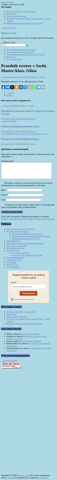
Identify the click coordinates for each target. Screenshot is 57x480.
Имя (3, 190)
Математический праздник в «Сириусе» (24, 23)
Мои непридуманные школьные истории (24, 243)
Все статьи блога (14, 59)
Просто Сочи (8, 33)
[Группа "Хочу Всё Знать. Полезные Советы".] (11, 368)
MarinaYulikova (28, 119)
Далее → (10, 95)
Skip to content (7, 2)
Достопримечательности (17, 231)
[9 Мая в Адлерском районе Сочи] (8, 121)
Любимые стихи (13, 241)
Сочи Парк (11, 262)
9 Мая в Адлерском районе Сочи (20, 126)
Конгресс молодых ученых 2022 (20, 11)
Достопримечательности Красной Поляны (25, 54)
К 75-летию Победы (21, 253)
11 (36, 144)
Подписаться (28, 293)
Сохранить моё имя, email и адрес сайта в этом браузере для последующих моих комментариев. (28, 206)
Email (4, 195)
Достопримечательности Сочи (20, 52)
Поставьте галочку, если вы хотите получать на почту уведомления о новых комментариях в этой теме (27, 184)
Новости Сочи (12, 250)
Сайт (3, 200)
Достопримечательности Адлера (21, 50)
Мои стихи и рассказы (16, 246)
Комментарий (7, 161)
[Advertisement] (15, 415)
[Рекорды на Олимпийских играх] (24, 134)
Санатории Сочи (14, 260)
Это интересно (13, 267)
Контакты (10, 57)
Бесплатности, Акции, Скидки (20, 229)
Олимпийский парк (15, 257)
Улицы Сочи (12, 265)
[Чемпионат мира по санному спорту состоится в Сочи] (17, 106)
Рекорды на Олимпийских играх (20, 138)
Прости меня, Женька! (16, 16)
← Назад (10, 93)
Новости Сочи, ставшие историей (27, 255)
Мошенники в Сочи (15, 248)
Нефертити (11, 14)
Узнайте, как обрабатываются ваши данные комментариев (27, 219)
